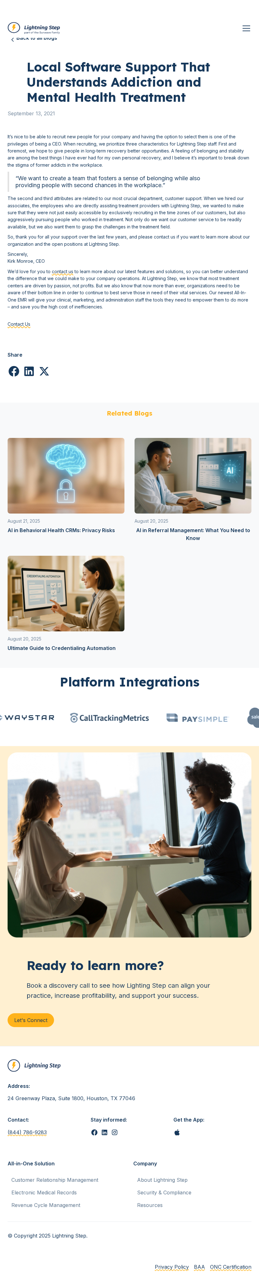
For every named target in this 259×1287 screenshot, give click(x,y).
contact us (62, 271)
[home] (34, 28)
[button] (245, 28)
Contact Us (19, 324)
